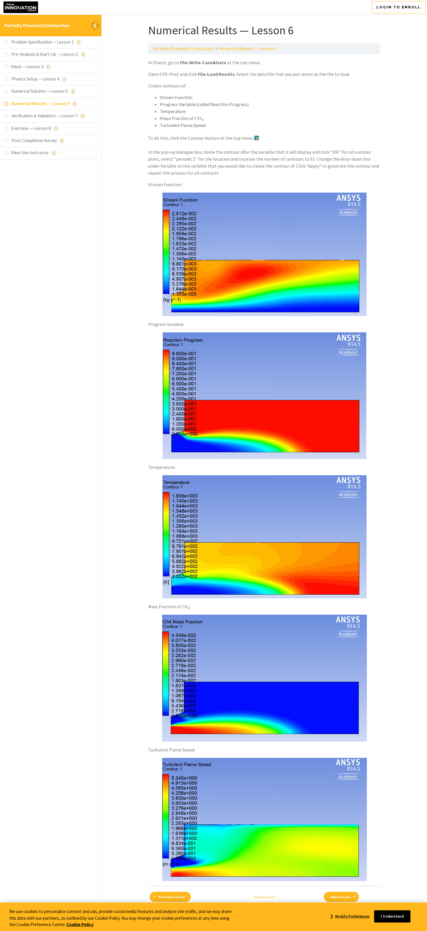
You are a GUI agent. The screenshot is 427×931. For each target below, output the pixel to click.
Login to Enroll (398, 7)
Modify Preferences (352, 916)
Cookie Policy (80, 924)
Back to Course (264, 897)
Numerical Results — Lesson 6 (247, 48)
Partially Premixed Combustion (36, 25)
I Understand (392, 916)
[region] (213, 917)
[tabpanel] (264, 470)
